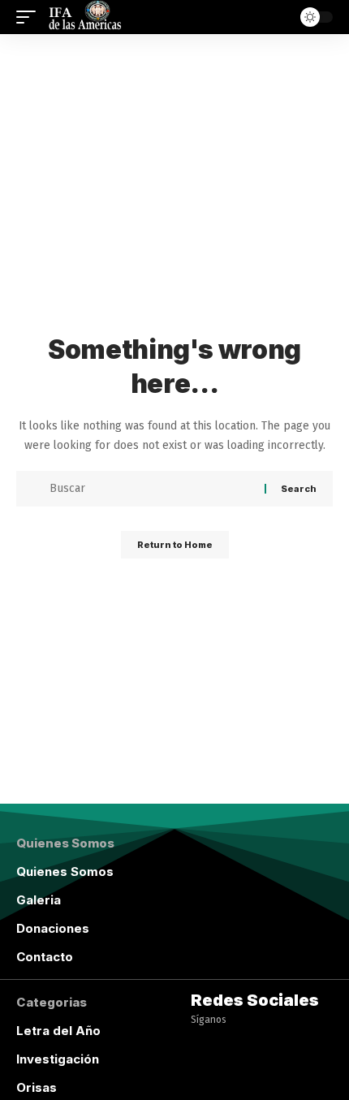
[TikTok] (232, 1081)
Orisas (36, 1087)
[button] (30, 17)
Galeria (38, 900)
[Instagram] (201, 1081)
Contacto (44, 956)
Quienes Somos (65, 871)
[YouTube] (232, 1045)
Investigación (57, 1059)
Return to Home (175, 544)
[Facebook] (201, 1045)
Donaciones (52, 928)
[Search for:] (151, 489)
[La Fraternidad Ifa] (83, 17)
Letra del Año (58, 1030)
